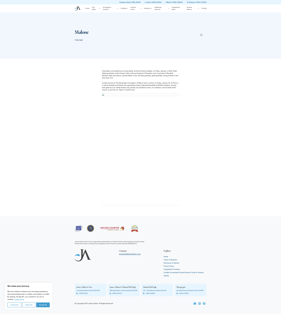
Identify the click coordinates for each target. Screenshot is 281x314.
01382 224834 (177, 2)
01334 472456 (201, 2)
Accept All (43, 305)
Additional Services (162, 8)
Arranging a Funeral (110, 8)
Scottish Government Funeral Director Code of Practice (184, 272)
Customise (14, 305)
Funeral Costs (136, 8)
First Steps (96, 8)
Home (87, 8)
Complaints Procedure (172, 269)
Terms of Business (170, 260)
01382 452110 (136, 2)
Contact (204, 8)
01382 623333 (156, 2)
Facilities (124, 8)
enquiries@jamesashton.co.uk (130, 254)
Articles (166, 276)
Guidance (148, 8)
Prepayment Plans (176, 8)
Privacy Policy (169, 266)
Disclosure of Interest (171, 263)
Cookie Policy (19, 299)
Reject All (28, 305)
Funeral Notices (193, 8)
